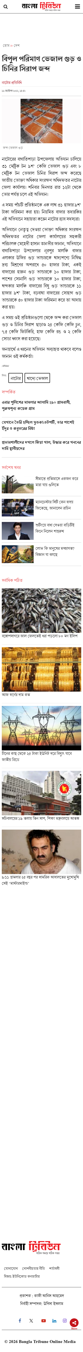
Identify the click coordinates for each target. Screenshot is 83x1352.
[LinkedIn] (54, 1320)
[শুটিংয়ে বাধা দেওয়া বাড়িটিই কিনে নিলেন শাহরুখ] (41, 532)
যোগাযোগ (11, 1268)
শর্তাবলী (54, 1268)
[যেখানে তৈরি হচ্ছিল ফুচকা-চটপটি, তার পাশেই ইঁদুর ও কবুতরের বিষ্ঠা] (41, 428)
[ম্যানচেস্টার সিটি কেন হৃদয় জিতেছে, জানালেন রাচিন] (41, 509)
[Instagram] (65, 1320)
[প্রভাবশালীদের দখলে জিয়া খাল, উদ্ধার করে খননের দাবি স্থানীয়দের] (41, 448)
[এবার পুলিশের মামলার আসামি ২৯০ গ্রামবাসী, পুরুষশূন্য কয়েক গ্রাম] (41, 408)
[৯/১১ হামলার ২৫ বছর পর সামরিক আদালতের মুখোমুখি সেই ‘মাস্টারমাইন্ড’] (41, 859)
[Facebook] (19, 1320)
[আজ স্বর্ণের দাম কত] (41, 675)
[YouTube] (43, 1320)
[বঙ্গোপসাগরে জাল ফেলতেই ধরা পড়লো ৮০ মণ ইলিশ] (41, 616)
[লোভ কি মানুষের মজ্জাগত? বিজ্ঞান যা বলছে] (41, 555)
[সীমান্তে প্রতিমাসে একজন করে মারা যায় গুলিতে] (41, 486)
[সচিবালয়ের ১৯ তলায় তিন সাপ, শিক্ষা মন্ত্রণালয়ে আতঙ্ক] (41, 799)
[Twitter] (31, 1320)
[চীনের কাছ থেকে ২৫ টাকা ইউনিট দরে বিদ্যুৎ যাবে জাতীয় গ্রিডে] (41, 737)
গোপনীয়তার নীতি (33, 1268)
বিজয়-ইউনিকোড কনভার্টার (22, 1276)
